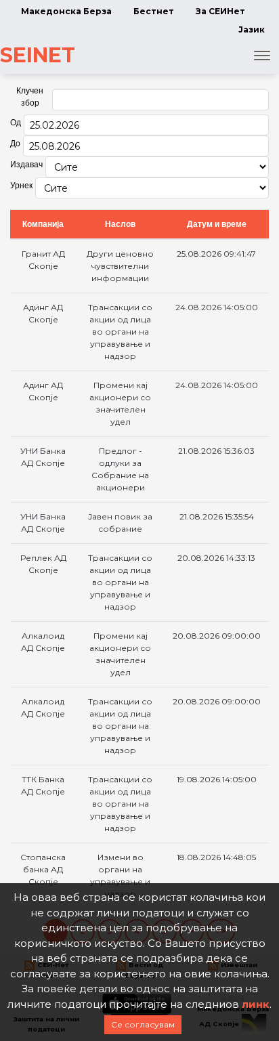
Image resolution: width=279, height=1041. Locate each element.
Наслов (120, 224)
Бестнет (153, 11)
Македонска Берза (66, 11)
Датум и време (216, 224)
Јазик (251, 29)
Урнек (21, 185)
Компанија (43, 224)
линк (256, 1004)
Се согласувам (143, 1024)
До (15, 143)
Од (15, 122)
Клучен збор (29, 97)
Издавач (26, 164)
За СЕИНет (220, 11)
